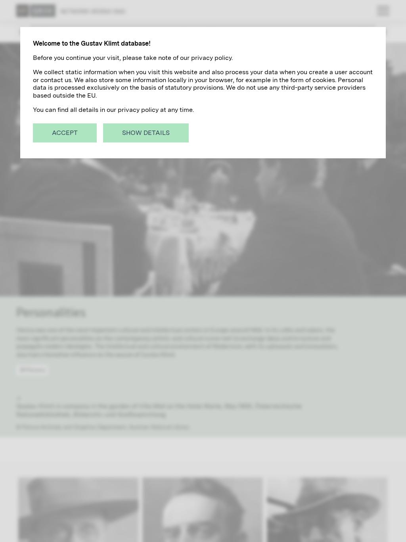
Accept (65, 132)
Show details (146, 132)
